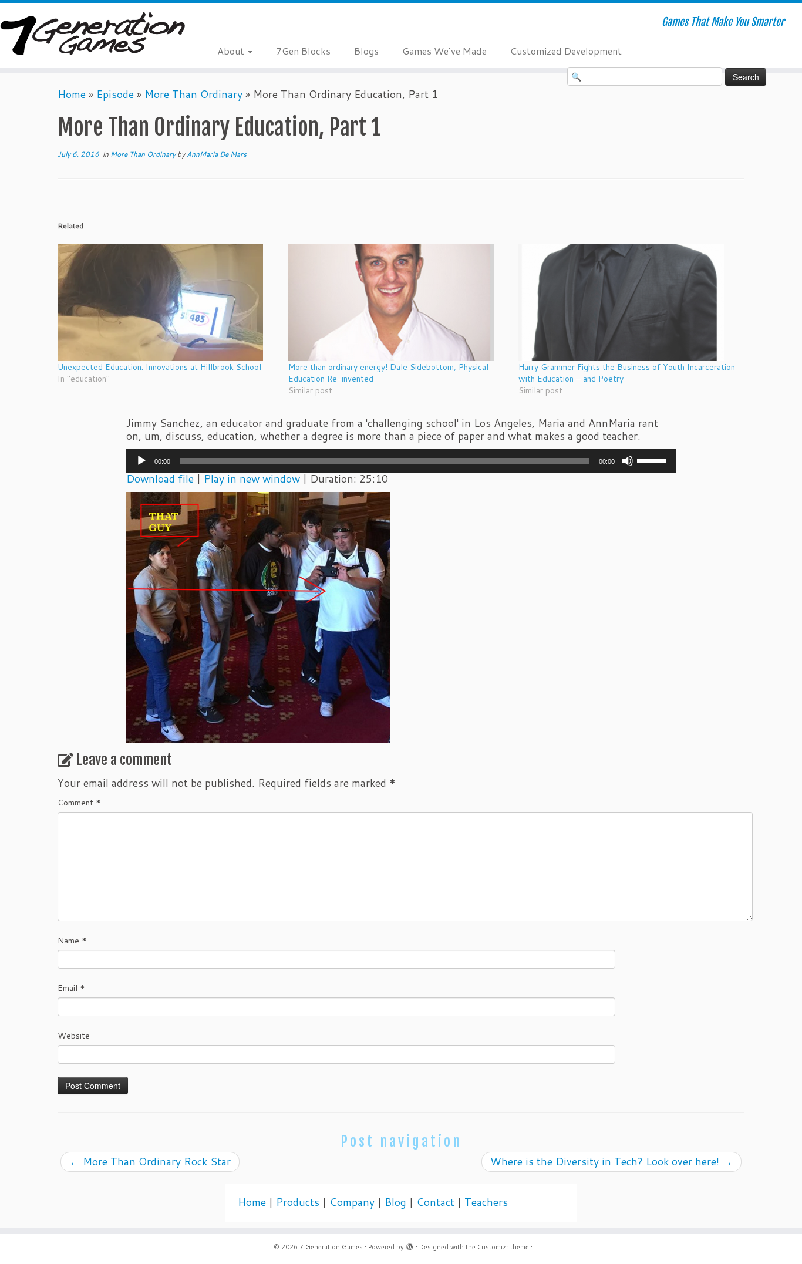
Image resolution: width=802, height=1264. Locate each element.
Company (352, 1202)
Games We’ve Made (444, 51)
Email (71, 988)
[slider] (653, 459)
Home (72, 94)
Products (297, 1202)
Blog (395, 1202)
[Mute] (627, 461)
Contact (435, 1202)
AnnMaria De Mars (217, 154)
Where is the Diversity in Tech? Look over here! (611, 1161)
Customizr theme (503, 1247)
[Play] (141, 461)
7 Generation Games (331, 1247)
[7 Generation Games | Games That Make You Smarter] (92, 35)
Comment (79, 802)
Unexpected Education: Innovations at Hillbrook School (159, 367)
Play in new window (252, 478)
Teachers (486, 1202)
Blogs (366, 51)
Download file (160, 478)
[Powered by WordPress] (410, 1245)
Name (72, 940)
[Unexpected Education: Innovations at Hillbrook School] (167, 302)
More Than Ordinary (193, 94)
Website (74, 1035)
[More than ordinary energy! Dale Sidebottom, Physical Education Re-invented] (397, 302)
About (232, 51)
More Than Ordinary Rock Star (150, 1161)
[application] (401, 461)
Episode (115, 94)
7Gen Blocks (303, 51)
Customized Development (566, 51)
